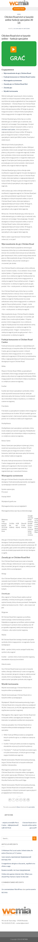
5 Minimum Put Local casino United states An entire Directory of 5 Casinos (17, 851)
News (19, 14)
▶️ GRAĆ (17, 53)
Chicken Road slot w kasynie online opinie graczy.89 (29, 825)
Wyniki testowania (11, 91)
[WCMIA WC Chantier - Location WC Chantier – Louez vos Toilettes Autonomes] (19, 3)
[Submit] (34, 838)
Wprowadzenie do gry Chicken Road (17, 73)
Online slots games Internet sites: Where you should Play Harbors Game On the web (17, 875)
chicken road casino (8, 129)
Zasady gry (8, 88)
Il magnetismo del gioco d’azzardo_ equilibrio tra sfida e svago (18, 864)
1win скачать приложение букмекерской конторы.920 (16, 858)
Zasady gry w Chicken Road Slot (16, 84)
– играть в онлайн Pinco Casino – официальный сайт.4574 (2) (10, 825)
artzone (27, 28)
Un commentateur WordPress (12, 889)
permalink (32, 807)
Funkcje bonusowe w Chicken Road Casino (19, 77)
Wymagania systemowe (13, 80)
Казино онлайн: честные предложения (16, 870)
